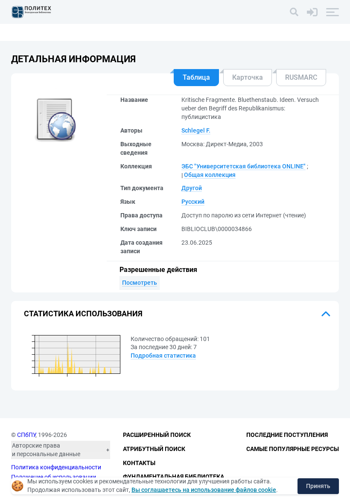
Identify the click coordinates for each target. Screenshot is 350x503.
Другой (191, 188)
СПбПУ (26, 434)
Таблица (196, 77)
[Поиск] (294, 12)
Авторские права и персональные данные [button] (46, 449)
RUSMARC (301, 77)
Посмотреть (139, 282)
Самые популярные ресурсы (292, 448)
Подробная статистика (163, 355)
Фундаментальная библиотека (173, 476)
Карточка (247, 77)
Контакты (139, 463)
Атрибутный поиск (154, 448)
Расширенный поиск (157, 434)
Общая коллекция (210, 174)
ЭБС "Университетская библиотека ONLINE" (243, 166)
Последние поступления (287, 434)
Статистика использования (83, 313)
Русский (192, 201)
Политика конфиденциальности (56, 467)
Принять (318, 486)
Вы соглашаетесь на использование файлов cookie (203, 489)
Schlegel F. (195, 130)
